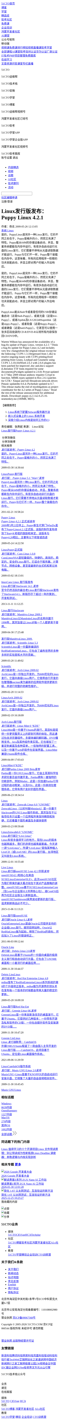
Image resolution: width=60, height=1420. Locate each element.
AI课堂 (5, 35)
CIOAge (20, 1234)
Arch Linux (7, 721)
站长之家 (32, 1359)
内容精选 (13, 167)
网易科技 (28, 1355)
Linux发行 (7, 610)
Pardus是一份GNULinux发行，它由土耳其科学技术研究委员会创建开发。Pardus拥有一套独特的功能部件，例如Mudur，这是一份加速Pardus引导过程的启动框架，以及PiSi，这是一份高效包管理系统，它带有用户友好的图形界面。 (29, 781)
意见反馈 (13, 1281)
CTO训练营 (44, 1254)
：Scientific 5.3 (19, 642)
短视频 (29, 47)
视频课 (5, 47)
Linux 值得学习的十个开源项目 (19, 1149)
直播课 (37, 47)
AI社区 (12, 179)
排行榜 (21, 47)
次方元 (36, 1367)
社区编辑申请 (9, 197)
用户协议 (13, 1288)
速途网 (42, 1359)
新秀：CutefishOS (18, 1042)
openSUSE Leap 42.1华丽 (25, 871)
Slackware (18, 610)
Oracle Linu (7, 947)
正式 (18, 521)
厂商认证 (52, 51)
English (12, 1284)
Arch (11, 697)
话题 (10, 175)
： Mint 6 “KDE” (20, 725)
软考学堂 (46, 47)
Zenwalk (12, 832)
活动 (10, 187)
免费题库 (30, 55)
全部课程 (6, 51)
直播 (30, 63)
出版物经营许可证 (23, 1340)
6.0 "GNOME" (25, 832)
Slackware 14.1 (19, 586)
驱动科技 (49, 1355)
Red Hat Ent (22, 1006)
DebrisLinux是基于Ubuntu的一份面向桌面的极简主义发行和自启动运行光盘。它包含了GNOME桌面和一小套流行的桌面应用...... (29, 959)
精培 (24, 1254)
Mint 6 (11, 765)
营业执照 (7, 1340)
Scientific (6, 666)
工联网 (21, 1363)
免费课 (5, 23)
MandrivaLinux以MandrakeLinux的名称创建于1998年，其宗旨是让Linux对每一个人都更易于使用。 (29, 622)
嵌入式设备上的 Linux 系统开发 (26, 416)
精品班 (5, 15)
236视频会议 (43, 1363)
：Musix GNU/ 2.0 (21, 1070)
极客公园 (30, 1363)
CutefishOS (14, 1066)
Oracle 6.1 (16, 919)
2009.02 (18, 697)
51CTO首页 (8, 3)
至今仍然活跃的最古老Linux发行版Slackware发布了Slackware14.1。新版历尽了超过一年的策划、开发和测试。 (30, 594)
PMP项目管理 (17, 55)
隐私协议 (13, 1292)
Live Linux (7, 867)
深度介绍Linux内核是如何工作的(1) (28, 420)
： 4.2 (18, 449)
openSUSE (22, 915)
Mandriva (14, 638)
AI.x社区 (40, 1408)
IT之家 (13, 1363)
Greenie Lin (7, 1038)
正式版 (18, 549)
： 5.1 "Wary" (22, 478)
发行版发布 (26, 582)
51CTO (12, 1234)
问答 (14, 63)
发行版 (12, 430)
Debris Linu (7, 974)
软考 (23, 51)
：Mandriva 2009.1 (21, 614)
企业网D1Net (16, 1367)
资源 (9, 63)
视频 (10, 171)
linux (4, 582)
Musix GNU (8, 1089)
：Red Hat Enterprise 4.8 (24, 978)
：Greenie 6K (18, 1010)
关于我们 (13, 1269)
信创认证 (31, 51)
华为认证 (41, 51)
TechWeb (14, 1359)
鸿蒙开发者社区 (10, 31)
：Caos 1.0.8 (18, 553)
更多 (18, 1164)
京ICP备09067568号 (24, 1317)
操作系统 (25, 1066)
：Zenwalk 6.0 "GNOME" (25, 804)
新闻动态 (13, 1273)
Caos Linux (13, 582)
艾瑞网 (23, 1359)
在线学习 (6, 59)
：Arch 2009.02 (20, 670)
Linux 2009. (26, 638)
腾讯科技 (17, 1355)
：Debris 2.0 (18, 951)
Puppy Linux (8, 517)
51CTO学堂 (15, 1254)
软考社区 (6, 19)
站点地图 (13, 1277)
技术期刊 (13, 183)
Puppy (11, 474)
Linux (4, 430)
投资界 (28, 1367)
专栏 (25, 63)
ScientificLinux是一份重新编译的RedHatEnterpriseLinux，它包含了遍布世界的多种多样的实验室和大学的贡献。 (29, 650)
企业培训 (6, 27)
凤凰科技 (38, 1355)
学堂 (4, 11)
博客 (4, 7)
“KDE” (19, 765)
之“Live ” (16, 835)
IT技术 (5, 55)
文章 (4, 63)
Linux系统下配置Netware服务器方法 (29, 412)
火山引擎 (45, 1367)
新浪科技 (6, 1355)
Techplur (35, 1234)
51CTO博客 (15, 1242)
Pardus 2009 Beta (20, 769)
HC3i (28, 1234)
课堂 (20, 63)
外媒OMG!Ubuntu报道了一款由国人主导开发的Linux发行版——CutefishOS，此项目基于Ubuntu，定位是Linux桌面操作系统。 (28, 1050)
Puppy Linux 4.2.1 (26, 430)
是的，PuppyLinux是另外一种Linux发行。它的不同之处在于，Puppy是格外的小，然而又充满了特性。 (29, 457)
